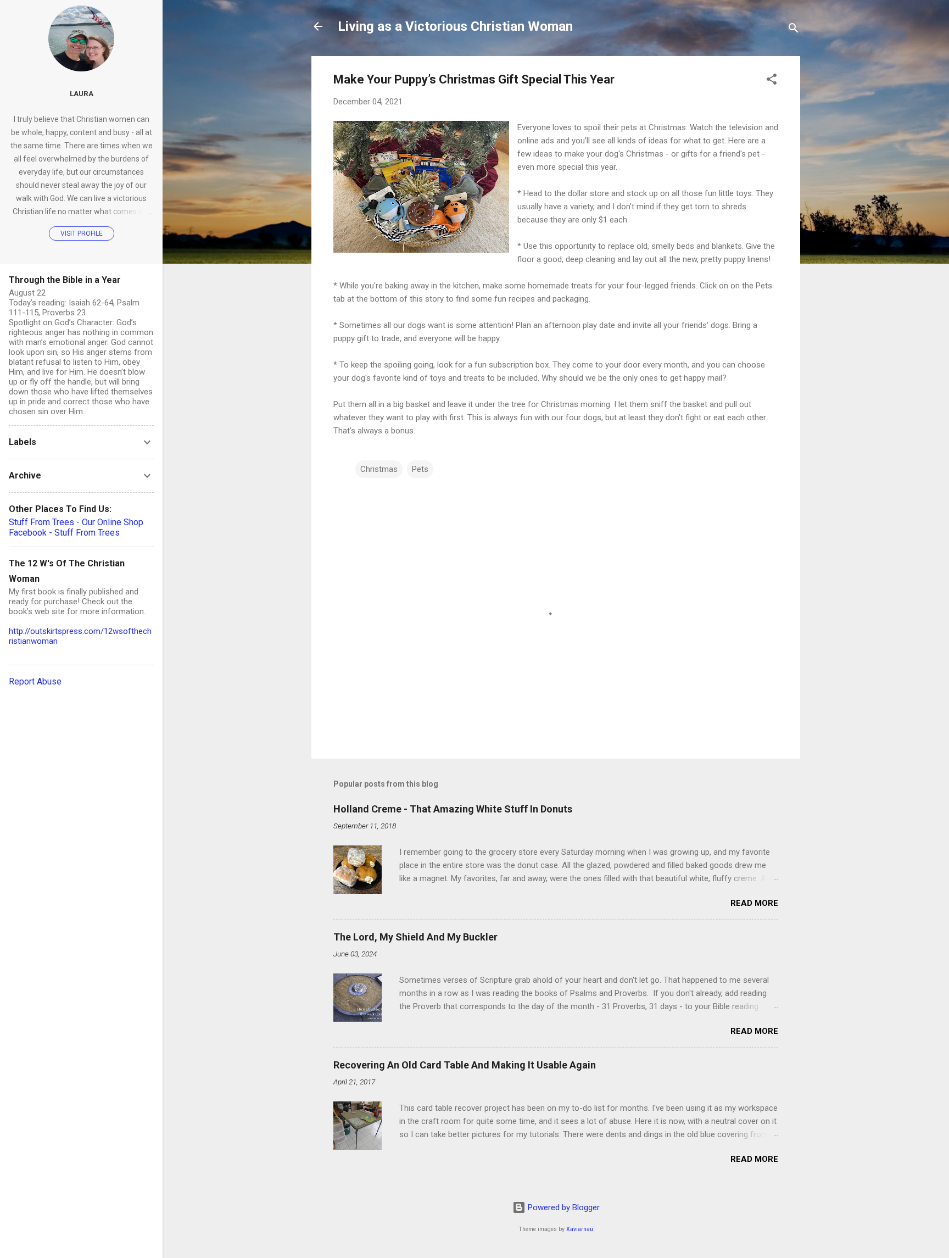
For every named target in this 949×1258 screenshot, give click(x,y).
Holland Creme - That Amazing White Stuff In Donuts (452, 809)
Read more (754, 903)
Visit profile (81, 233)
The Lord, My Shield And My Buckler (415, 937)
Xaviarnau (579, 1229)
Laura (81, 93)
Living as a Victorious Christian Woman (455, 26)
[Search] (793, 30)
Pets (420, 469)
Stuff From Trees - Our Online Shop (76, 522)
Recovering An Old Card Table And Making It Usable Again (464, 1065)
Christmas (379, 469)
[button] (771, 81)
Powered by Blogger (563, 1207)
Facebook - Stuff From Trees (64, 532)
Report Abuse (35, 681)
